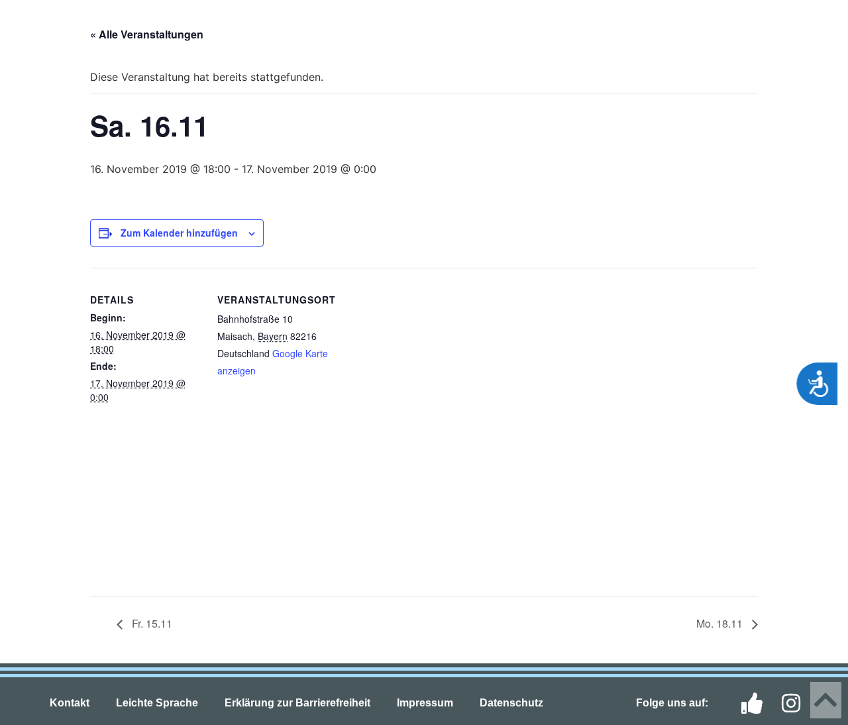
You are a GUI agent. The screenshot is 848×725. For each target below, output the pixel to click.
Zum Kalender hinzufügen (179, 232)
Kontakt (69, 702)
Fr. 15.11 (150, 623)
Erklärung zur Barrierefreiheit (297, 702)
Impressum (425, 702)
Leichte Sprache (157, 702)
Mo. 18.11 (720, 623)
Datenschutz (511, 702)
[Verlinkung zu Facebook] (756, 703)
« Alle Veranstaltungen (146, 34)
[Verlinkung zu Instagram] (797, 703)
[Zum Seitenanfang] (825, 700)
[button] (33, 28)
